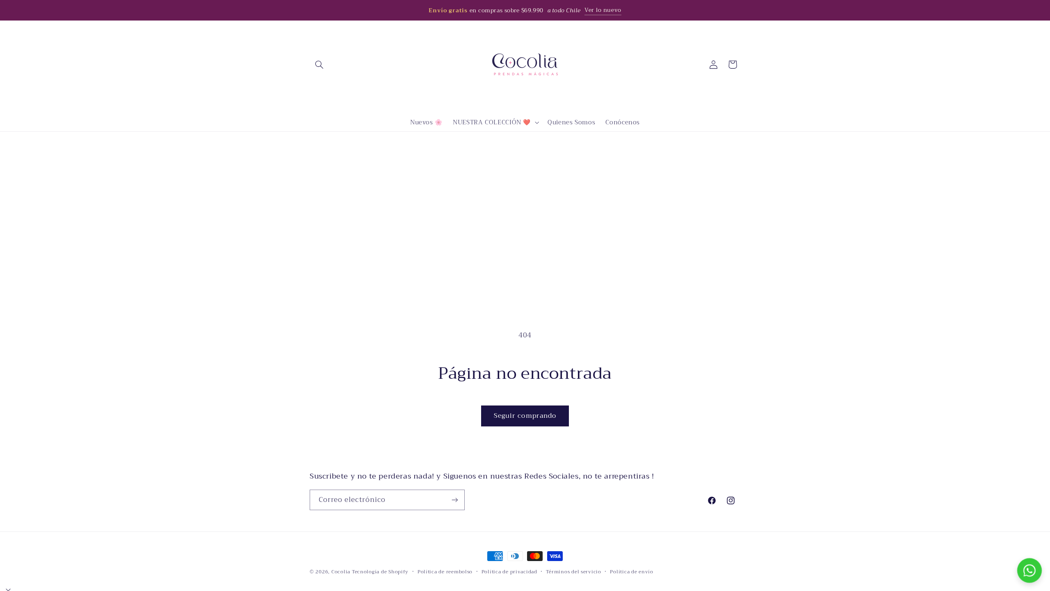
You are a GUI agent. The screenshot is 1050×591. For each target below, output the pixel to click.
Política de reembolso (445, 572)
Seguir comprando (525, 415)
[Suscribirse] (454, 500)
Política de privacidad (509, 572)
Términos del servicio (573, 572)
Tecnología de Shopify (380, 572)
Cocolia (340, 572)
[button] (319, 64)
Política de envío (631, 572)
